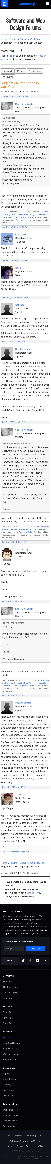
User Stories (9, 1095)
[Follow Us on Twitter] (23, 961)
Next (33, 91)
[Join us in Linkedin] (45, 961)
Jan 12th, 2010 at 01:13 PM (14, 787)
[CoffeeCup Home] (27, 4)
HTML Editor (12, 919)
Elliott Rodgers (23, 549)
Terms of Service (27, 1159)
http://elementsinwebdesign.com (15, 852)
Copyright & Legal (15, 1146)
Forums (13, 39)
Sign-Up (36, 948)
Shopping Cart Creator (32, 39)
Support (7, 1073)
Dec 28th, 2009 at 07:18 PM (15, 297)
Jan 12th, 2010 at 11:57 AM (14, 696)
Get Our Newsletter (12, 992)
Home (4, 39)
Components (9, 1126)
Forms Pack (8, 1018)
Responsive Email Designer (25, 214)
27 (15, 91)
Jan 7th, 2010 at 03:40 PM (14, 422)
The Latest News (11, 987)
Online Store (42, 1136)
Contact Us (8, 998)
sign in (12, 55)
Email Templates (10, 1115)
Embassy (7, 1084)
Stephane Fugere (24, 349)
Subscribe (36, 71)
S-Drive (6, 1037)
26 (11, 91)
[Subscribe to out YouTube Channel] (37, 961)
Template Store (11, 1104)
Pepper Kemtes (23, 702)
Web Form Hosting (11, 1054)
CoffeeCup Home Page (24, 1136)
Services (7, 1031)
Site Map (39, 1146)
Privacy (29, 1146)
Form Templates (10, 1120)
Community (9, 1068)
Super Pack (8, 1023)
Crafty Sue (21, 234)
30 (27, 91)
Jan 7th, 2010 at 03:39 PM (14, 342)
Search (8, 71)
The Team (7, 981)
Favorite (9, 77)
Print (21, 71)
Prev (6, 91)
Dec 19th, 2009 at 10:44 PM (15, 260)
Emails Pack (8, 1012)
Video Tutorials (10, 1079)
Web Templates (10, 1110)
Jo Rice (19, 794)
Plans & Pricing (10, 1059)
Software (8, 1006)
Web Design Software (19, 1141)
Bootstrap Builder (26, 217)
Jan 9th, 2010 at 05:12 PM (14, 542)
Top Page (7, 1136)
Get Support (36, 1141)
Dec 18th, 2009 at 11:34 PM (14, 227)
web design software (28, 923)
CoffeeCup (8, 976)
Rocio (18, 267)
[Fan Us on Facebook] (30, 961)
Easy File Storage (11, 1048)
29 (23, 91)
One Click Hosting (11, 1043)
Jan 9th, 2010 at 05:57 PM (14, 601)
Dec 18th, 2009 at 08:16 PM (15, 96)
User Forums (8, 1090)
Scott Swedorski (24, 104)
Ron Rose (20, 304)
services (7, 926)
